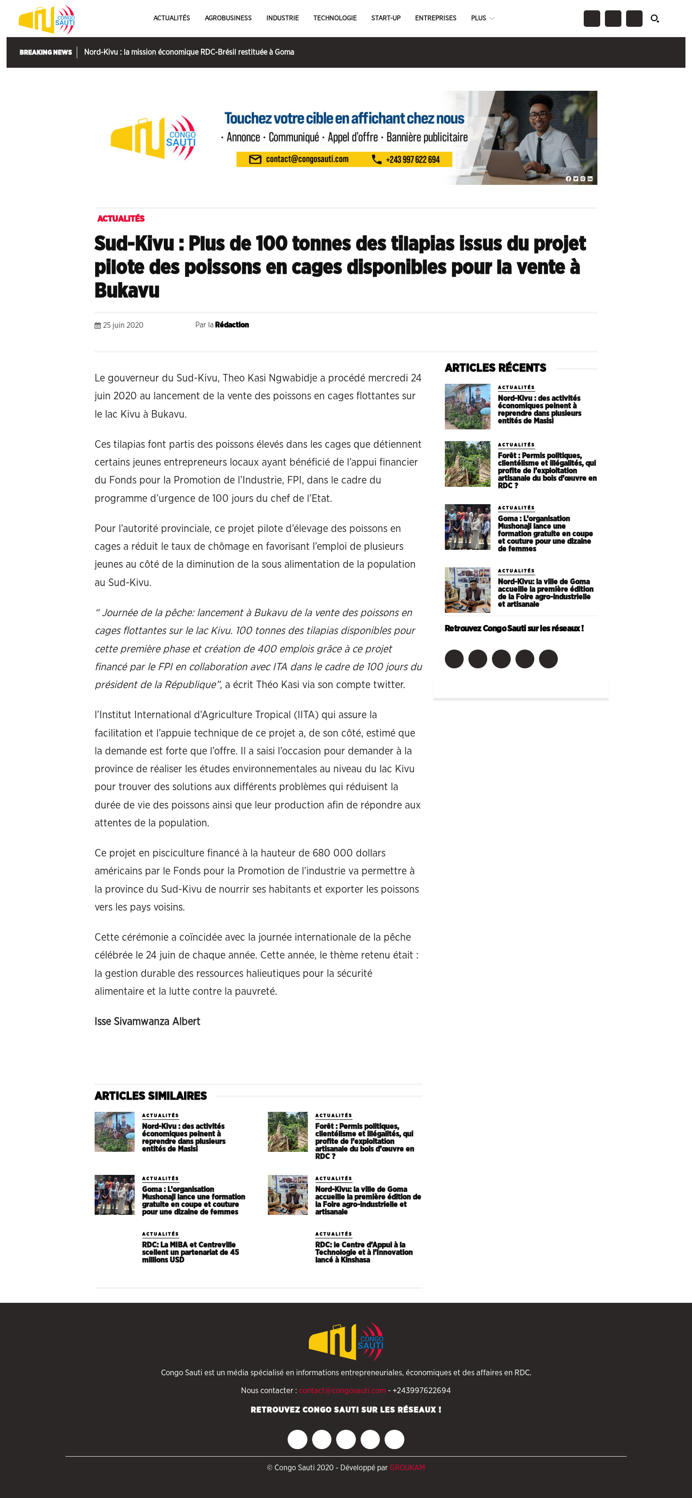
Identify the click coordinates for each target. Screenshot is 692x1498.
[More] (587, 327)
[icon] (660, 18)
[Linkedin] (522, 327)
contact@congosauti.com (342, 1391)
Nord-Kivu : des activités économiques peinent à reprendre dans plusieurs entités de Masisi (183, 1138)
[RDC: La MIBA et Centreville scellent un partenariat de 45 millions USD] (115, 1250)
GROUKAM (407, 1468)
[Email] (543, 327)
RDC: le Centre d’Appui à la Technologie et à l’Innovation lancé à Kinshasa (364, 1252)
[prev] (659, 52)
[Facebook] (592, 18)
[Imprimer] (565, 327)
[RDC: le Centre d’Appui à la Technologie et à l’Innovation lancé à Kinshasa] (288, 1250)
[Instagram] (613, 18)
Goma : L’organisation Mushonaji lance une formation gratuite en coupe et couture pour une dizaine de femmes (193, 1201)
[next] (671, 52)
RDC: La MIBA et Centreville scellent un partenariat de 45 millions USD (190, 1252)
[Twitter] (634, 18)
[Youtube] (548, 659)
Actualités (121, 219)
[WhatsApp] (500, 327)
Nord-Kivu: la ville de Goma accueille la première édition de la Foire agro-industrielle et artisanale (368, 1201)
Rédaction (232, 325)
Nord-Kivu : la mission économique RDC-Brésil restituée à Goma (189, 52)
